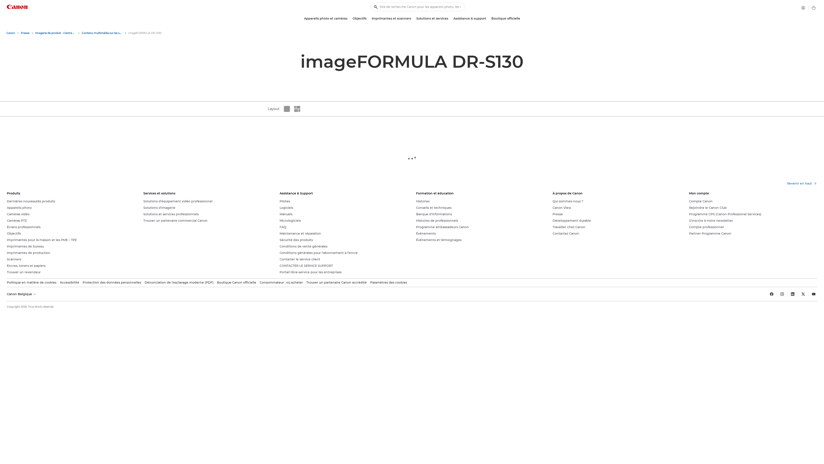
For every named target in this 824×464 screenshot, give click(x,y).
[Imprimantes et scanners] (413, 18)
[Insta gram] (782, 294)
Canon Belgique (20, 294)
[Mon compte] (803, 7)
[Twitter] (803, 294)
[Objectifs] (368, 18)
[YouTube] (813, 294)
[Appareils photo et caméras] (349, 18)
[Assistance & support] (488, 18)
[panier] (813, 7)
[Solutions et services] (450, 18)
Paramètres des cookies (388, 282)
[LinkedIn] (792, 294)
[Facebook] (771, 294)
